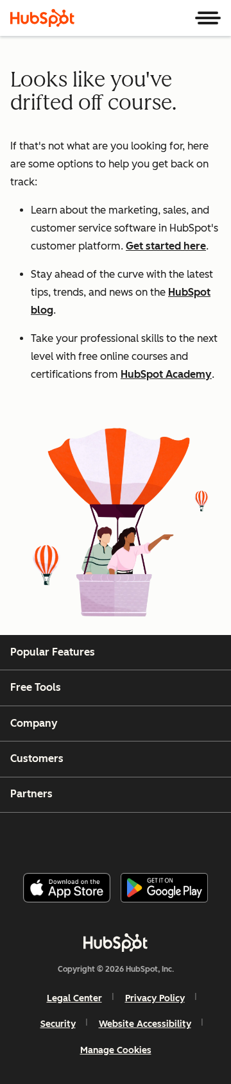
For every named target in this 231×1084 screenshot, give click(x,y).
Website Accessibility (145, 1024)
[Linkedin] (158, 837)
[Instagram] (61, 837)
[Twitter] (126, 837)
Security (58, 1024)
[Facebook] (29, 837)
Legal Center (74, 998)
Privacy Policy (155, 998)
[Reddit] (190, 837)
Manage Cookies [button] (115, 1050)
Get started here (166, 246)
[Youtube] (93, 837)
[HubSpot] (42, 18)
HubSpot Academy (166, 374)
